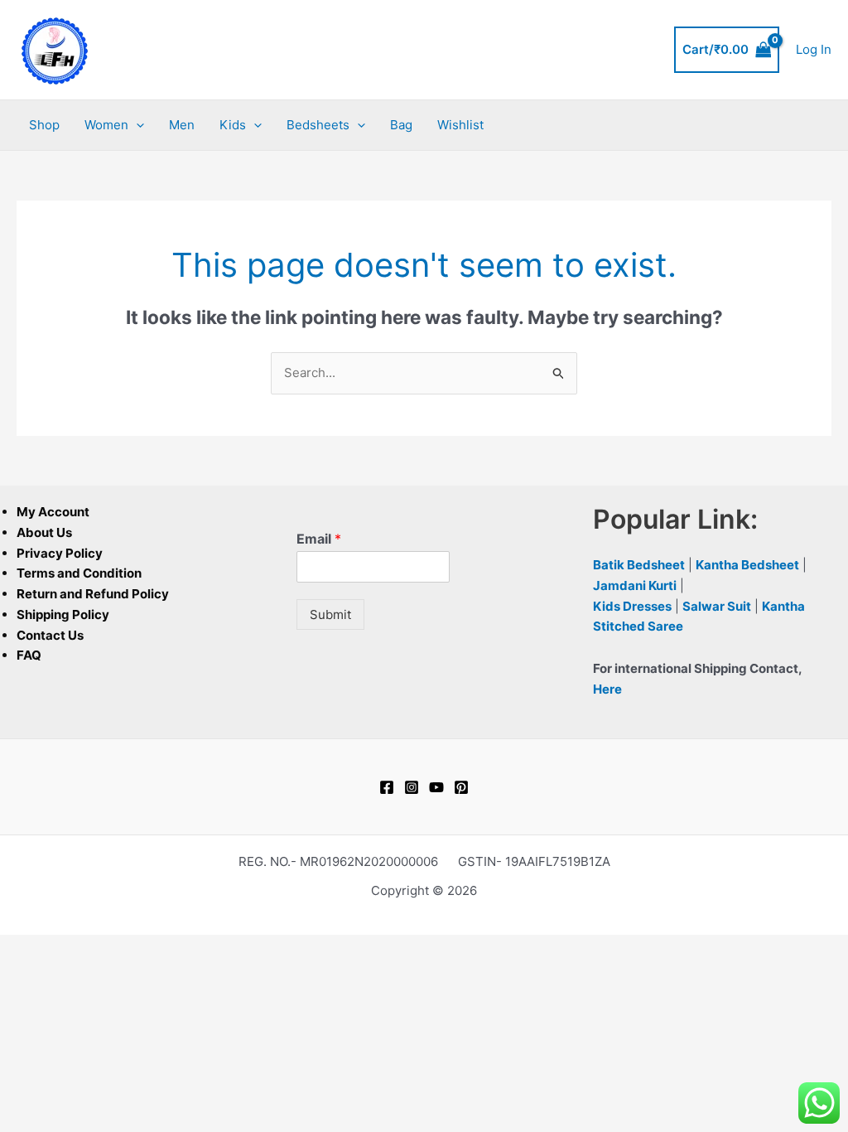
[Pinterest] (461, 787)
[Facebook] (386, 787)
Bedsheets (318, 125)
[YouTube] (436, 787)
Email (318, 538)
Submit (330, 614)
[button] (136, 125)
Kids (232, 125)
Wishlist (460, 125)
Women (106, 125)
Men (182, 125)
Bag (401, 125)
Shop (44, 125)
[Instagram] (411, 787)
